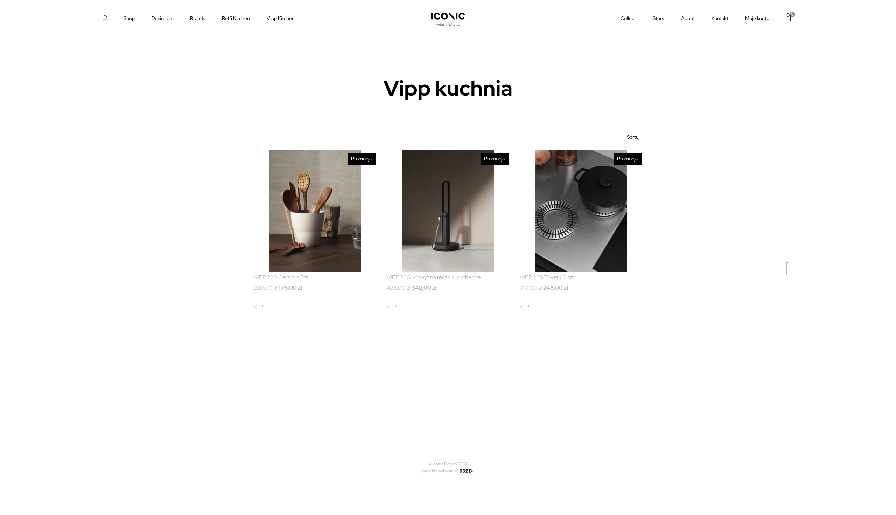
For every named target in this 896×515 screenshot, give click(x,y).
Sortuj (633, 137)
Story (658, 18)
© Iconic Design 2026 (448, 464)
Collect (628, 18)
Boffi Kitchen (236, 18)
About (688, 18)
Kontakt (720, 18)
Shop (129, 18)
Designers (162, 18)
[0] (788, 17)
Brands (197, 18)
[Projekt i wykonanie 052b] (467, 471)
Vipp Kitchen (281, 18)
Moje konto (757, 18)
